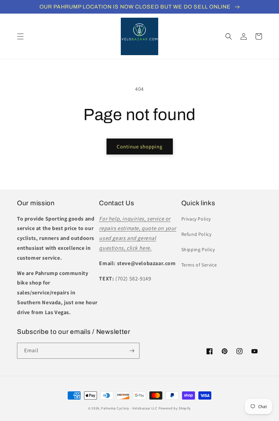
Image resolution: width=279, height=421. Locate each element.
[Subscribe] (131, 351)
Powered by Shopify (175, 408)
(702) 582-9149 (133, 278)
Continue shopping (140, 146)
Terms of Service (199, 265)
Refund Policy (196, 234)
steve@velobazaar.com (146, 263)
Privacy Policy (196, 219)
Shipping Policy (198, 249)
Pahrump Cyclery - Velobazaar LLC (129, 408)
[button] (20, 36)
